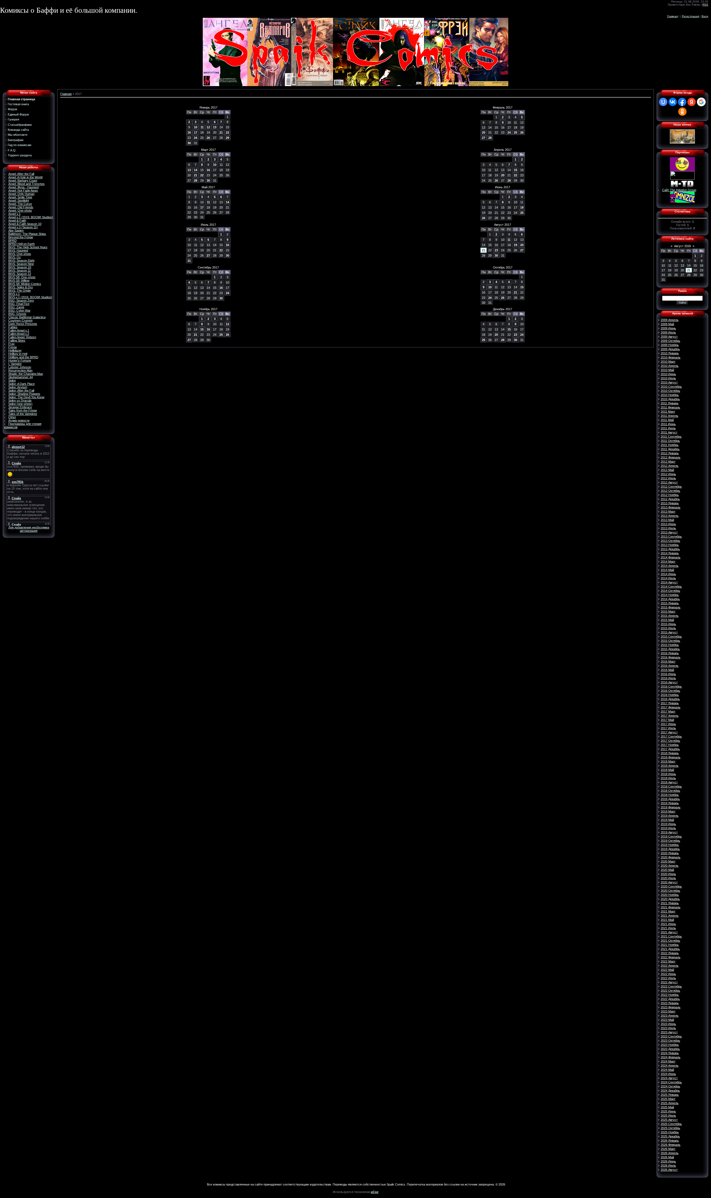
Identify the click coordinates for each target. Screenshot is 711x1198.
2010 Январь (670, 353)
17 (195, 132)
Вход (705, 16)
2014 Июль (668, 578)
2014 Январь (670, 553)
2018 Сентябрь (671, 786)
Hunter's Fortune (19, 360)
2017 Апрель (670, 715)
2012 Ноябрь (670, 495)
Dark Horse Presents (22, 323)
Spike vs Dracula (19, 400)
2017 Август (669, 732)
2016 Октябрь (670, 690)
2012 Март (668, 461)
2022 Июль (668, 978)
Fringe (12, 347)
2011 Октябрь (670, 440)
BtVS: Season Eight (21, 260)
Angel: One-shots (20, 210)
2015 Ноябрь (670, 644)
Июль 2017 (208, 224)
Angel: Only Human (21, 194)
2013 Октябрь (670, 540)
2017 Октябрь (670, 740)
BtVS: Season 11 (19, 270)
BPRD (12, 240)
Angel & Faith (17, 220)
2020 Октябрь (670, 890)
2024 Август (669, 1078)
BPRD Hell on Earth (21, 243)
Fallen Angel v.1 (18, 330)
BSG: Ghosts (17, 313)
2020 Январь (670, 853)
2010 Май (667, 370)
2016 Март (668, 661)
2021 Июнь (668, 924)
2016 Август (669, 682)
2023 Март (668, 1011)
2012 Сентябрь (671, 486)
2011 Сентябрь (671, 436)
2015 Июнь (668, 624)
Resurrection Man (20, 370)
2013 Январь (670, 503)
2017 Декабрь (670, 749)
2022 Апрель (670, 965)
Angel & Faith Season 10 (24, 223)
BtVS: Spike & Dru (20, 287)
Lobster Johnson (19, 367)
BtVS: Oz (14, 257)
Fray (11, 343)
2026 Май (667, 1157)
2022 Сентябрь (671, 986)
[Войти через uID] (663, 102)
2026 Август (669, 1169)
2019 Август (669, 832)
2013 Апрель (670, 515)
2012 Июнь (668, 474)
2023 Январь (670, 1003)
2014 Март (668, 561)
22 (227, 132)
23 (496, 250)
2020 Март (668, 861)
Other (12, 417)
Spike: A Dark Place (21, 383)
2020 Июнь (668, 874)
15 (515, 170)
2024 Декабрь (670, 1090)
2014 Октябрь (670, 590)
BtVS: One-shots (19, 253)
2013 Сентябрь (671, 536)
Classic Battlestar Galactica (27, 317)
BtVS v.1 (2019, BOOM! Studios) (30, 297)
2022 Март (668, 961)
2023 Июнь (668, 1024)
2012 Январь (670, 453)
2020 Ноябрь (670, 894)
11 (202, 127)
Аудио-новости (18, 420)
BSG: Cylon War (19, 310)
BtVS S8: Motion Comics (24, 283)
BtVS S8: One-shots (22, 277)
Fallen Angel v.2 (18, 333)
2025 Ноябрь (670, 1132)
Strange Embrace (20, 407)
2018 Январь (670, 753)
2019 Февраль (670, 807)
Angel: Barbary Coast (22, 180)
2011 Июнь (668, 424)
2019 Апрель (670, 815)
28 (490, 137)
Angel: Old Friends (20, 207)
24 (195, 137)
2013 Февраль (670, 507)
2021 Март (668, 911)
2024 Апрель (670, 1065)
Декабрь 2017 (502, 309)
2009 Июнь (668, 328)
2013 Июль (668, 528)
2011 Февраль (670, 407)
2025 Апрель (670, 1103)
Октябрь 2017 (502, 267)
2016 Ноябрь (670, 694)
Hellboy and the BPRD (23, 357)
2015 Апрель (670, 615)
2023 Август (669, 1032)
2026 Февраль (670, 1144)
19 (515, 245)
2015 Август (669, 632)
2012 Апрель (670, 465)
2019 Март (668, 811)
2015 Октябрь (670, 640)
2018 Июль (668, 778)
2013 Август (669, 532)
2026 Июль (668, 1165)
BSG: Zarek (16, 307)
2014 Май (667, 570)
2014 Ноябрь (670, 595)
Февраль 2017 (502, 107)
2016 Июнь (668, 674)
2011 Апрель (669, 415)
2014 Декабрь (670, 599)
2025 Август (669, 1119)
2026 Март (668, 1149)
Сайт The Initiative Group (679, 190)
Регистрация (690, 16)
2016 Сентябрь (671, 686)
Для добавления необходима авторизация (28, 529)
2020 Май (667, 869)
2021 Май (667, 919)
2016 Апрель (670, 665)
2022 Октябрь (670, 990)
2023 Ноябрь (670, 1044)
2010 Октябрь (670, 390)
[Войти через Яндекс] (691, 102)
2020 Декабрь (670, 899)
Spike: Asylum (17, 387)
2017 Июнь (668, 724)
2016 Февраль (670, 657)
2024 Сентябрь (671, 1082)
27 (483, 137)
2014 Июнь (668, 574)
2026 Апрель (670, 1153)
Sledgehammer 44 (20, 377)
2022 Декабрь (670, 999)
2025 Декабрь (670, 1136)
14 (195, 170)
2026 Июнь (668, 1161)
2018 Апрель (670, 765)
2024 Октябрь (670, 1086)
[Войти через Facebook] (682, 102)
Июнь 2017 (502, 187)
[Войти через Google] (701, 101)
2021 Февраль (670, 907)
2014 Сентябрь (671, 586)
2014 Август (669, 582)
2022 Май (667, 969)
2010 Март (668, 361)
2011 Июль (668, 428)
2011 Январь (670, 403)
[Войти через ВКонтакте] (673, 102)
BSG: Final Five (18, 303)
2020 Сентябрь (671, 886)
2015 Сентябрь (671, 636)
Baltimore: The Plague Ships (27, 233)
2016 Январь (670, 653)
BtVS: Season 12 (19, 273)
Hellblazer (15, 350)
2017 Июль (668, 728)
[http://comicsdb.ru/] (682, 170)
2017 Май (667, 719)
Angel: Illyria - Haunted (23, 187)
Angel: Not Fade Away (23, 190)
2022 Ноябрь (670, 994)
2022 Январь (670, 953)
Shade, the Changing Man (25, 373)
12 (208, 127)
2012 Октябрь (670, 490)
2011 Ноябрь (670, 445)
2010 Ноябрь (670, 395)
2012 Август (669, 482)
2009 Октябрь (670, 340)
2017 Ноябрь (670, 744)
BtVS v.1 (14, 293)
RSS (705, 4)
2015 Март (668, 611)
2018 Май (667, 769)
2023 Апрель (670, 1015)
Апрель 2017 (503, 149)
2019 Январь (670, 803)
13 (214, 127)
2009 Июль (668, 332)
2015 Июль (668, 628)
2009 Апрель (670, 320)
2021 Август (669, 932)
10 (195, 127)
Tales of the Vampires (22, 413)
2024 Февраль (670, 1057)
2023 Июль (668, 1028)
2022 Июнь (668, 974)
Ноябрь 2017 (208, 309)
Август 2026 (682, 246)
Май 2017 (208, 187)
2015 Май (667, 619)
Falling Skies (16, 340)
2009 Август (669, 336)
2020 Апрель (670, 865)
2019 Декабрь (670, 849)
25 (515, 132)
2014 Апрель (670, 565)
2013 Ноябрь (670, 545)
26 (208, 137)
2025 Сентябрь (671, 1124)
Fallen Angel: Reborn (22, 337)
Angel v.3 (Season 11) (23, 227)
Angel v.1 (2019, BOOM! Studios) (30, 217)
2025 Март (668, 1099)
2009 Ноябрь (670, 345)
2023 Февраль (670, 1007)
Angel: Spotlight (18, 200)
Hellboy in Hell (17, 353)
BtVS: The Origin (19, 290)
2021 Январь (670, 903)
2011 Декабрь (670, 449)
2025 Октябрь (670, 1128)
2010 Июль (668, 378)
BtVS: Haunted (18, 250)
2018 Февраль (670, 757)
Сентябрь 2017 (208, 267)
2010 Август (669, 382)
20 (483, 132)
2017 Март (668, 711)
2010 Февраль (670, 357)
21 (221, 132)
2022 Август (669, 982)
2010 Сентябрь (671, 386)
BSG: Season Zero (21, 300)
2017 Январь (670, 703)
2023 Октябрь (670, 1040)
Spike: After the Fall (21, 390)
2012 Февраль (670, 457)
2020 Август (669, 882)
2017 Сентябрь (671, 736)
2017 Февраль (670, 707)
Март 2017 (208, 149)
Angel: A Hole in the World (25, 177)
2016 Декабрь (670, 699)
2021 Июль (668, 928)
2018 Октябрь (670, 790)
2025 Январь (670, 1094)
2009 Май (667, 324)
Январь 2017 (208, 107)
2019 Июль (668, 828)
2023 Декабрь (670, 1049)
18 (522, 207)
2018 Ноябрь (670, 794)
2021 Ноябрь (670, 944)
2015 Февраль (670, 607)
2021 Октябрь (670, 940)
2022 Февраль (670, 957)
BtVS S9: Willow (18, 280)
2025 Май (667, 1107)
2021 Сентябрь (671, 936)
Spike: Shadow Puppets (24, 393)
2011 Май (667, 420)
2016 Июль (668, 678)
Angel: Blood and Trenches (26, 184)
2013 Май (667, 520)
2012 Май (667, 470)
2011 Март (668, 411)
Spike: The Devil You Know (26, 397)
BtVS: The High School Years (27, 247)
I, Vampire (15, 363)
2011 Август (669, 432)
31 (189, 260)
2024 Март (668, 1061)
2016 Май (667, 669)
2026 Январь (670, 1140)
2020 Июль (668, 878)
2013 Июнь (668, 524)
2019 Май (667, 819)
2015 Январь (670, 603)
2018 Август (669, 782)
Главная (672, 16)
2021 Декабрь (670, 949)
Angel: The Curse (20, 203)
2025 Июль (668, 1115)
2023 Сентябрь (671, 1036)
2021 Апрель (670, 915)
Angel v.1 (14, 213)
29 (227, 137)
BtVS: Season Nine (21, 263)
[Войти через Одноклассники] (682, 111)
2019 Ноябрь (670, 844)
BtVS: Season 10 (19, 267)
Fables (12, 327)
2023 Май (667, 1019)
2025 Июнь (668, 1111)
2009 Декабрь (670, 349)
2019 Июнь (668, 824)
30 (189, 143)
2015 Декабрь (670, 649)
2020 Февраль (670, 857)
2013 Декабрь (670, 549)
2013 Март (668, 511)
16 (189, 132)
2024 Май (667, 1069)
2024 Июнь (668, 1074)
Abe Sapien (16, 230)
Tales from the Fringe (22, 410)
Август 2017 (502, 224)
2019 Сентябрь (671, 836)
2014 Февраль (670, 557)
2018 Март (668, 761)
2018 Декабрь (670, 799)
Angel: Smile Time (20, 197)
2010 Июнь (668, 374)
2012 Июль (668, 478)
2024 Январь (670, 1053)
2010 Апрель (670, 365)
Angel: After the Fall (21, 174)
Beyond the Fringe (20, 237)
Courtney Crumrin (20, 320)
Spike (12, 380)
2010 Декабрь (670, 399)
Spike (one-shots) (20, 403)
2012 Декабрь (670, 499)
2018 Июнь (668, 774)
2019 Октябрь (670, 840)
